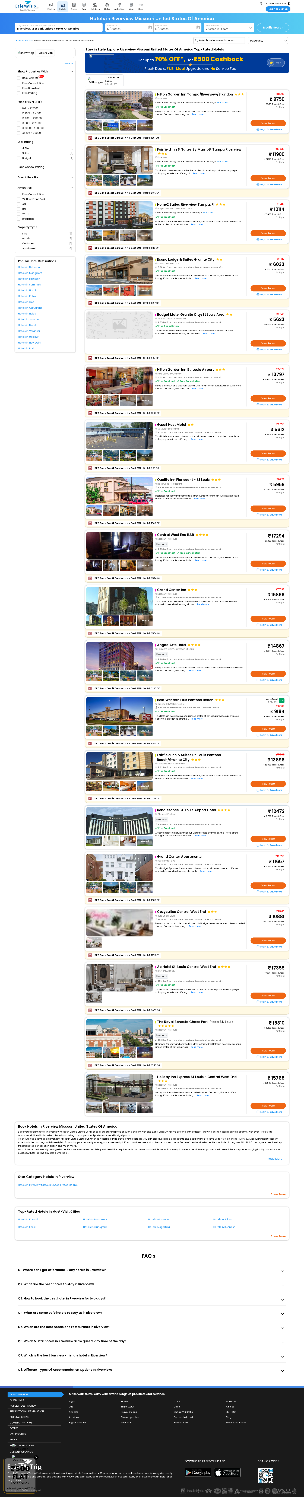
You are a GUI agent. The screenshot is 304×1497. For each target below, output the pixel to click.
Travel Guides (129, 1412)
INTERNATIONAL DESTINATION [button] (27, 1411)
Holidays (231, 1401)
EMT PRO (231, 1412)
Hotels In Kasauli (28, 1219)
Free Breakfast (31, 88)
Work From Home (236, 1422)
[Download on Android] (198, 1476)
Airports (73, 1412)
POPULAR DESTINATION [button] (23, 1405)
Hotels (47, 238)
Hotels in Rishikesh (29, 279)
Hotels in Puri (26, 348)
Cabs (177, 1406)
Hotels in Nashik (27, 290)
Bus (71, 1406)
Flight (72, 1401)
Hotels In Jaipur (222, 1219)
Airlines (230, 1406)
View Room (268, 123)
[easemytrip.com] (27, 10)
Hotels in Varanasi (29, 331)
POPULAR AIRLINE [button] (19, 1417)
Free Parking (30, 93)
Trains (177, 1401)
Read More (274, 1159)
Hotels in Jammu (28, 319)
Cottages (47, 243)
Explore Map (46, 53)
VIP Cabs (126, 1422)
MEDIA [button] (13, 1439)
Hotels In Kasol (27, 1227)
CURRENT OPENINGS (21, 1452)
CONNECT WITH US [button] (21, 1422)
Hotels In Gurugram (95, 1227)
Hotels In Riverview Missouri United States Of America (50, 1185)
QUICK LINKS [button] (17, 1400)
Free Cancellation (33, 83)
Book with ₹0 (32, 78)
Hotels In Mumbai (158, 1219)
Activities (74, 1417)
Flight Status (128, 1406)
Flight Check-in (77, 1422)
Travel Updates (130, 1417)
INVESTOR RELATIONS (22, 1445)
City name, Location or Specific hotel (36, 25)
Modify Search (273, 27)
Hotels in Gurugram (30, 308)
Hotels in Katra (27, 296)
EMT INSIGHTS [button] (18, 1434)
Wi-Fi (25, 213)
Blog (228, 1417)
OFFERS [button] (14, 1428)
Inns (47, 233)
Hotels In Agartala (159, 1227)
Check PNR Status (184, 1412)
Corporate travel (183, 1417)
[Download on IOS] (227, 1476)
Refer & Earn (181, 1422)
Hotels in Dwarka (28, 325)
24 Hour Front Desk (34, 199)
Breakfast (28, 218)
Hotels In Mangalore (95, 1219)
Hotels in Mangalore (30, 273)
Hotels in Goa (26, 302)
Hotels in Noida (27, 313)
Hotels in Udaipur (28, 337)
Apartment (47, 248)
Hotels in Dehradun (29, 267)
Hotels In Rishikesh (224, 1227)
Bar (24, 209)
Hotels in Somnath (29, 284)
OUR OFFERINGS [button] (19, 1394)
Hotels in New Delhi (29, 342)
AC (24, 204)
